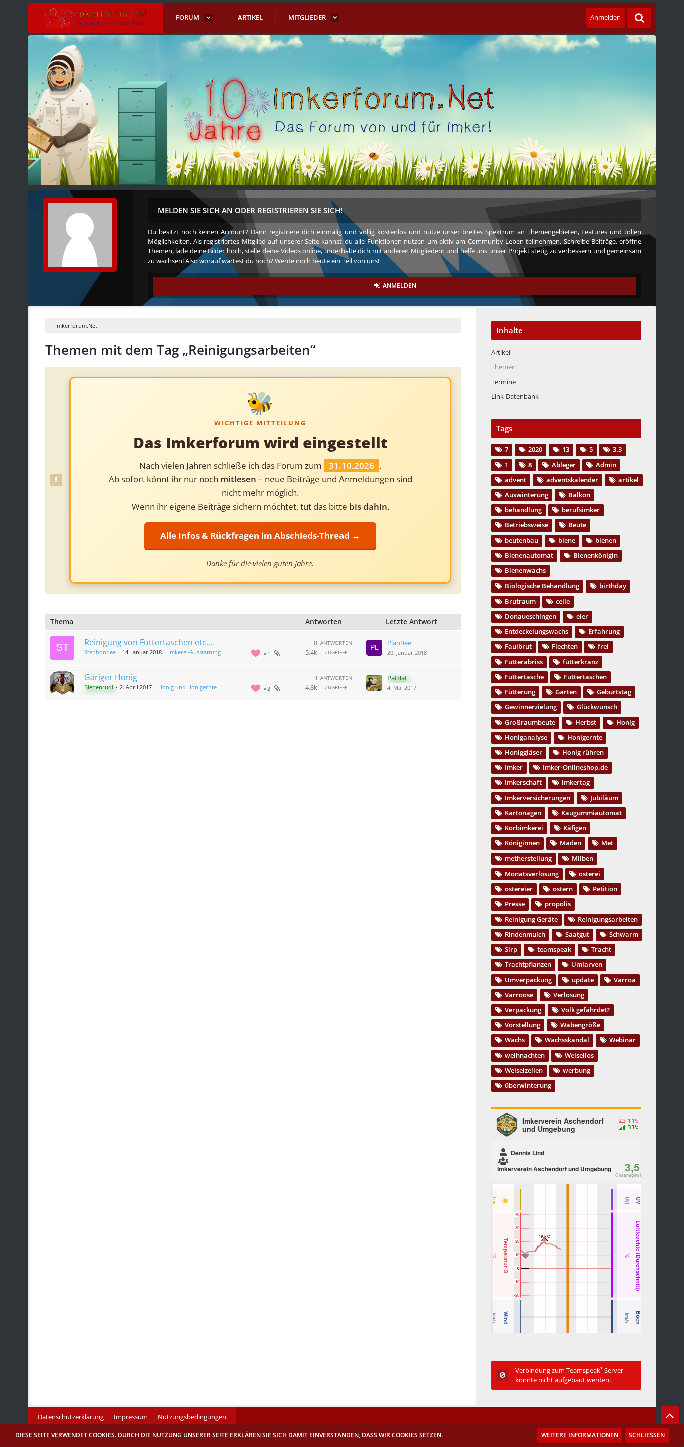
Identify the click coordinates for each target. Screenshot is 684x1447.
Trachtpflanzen (528, 964)
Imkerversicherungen (537, 797)
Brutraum (520, 601)
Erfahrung (604, 631)
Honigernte (584, 737)
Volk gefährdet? (585, 1009)
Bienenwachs (525, 570)
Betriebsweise (526, 524)
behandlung (523, 509)
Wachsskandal (567, 1039)
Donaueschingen (530, 616)
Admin (606, 464)
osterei (589, 873)
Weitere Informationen (579, 1435)
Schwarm (623, 934)
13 (565, 449)
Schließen (647, 1435)
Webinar (622, 1039)
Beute (577, 524)
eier (582, 616)
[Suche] (639, 18)
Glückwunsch (597, 706)
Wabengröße (580, 1024)
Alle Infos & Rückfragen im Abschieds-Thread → (260, 535)
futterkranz (580, 661)
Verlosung (568, 994)
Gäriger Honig (110, 677)
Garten (566, 691)
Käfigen (574, 827)
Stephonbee (100, 652)
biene (566, 540)
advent (515, 479)
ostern (563, 888)
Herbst (585, 722)
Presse (515, 903)
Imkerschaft (523, 782)
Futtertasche (524, 676)
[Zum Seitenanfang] (670, 1415)
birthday (612, 585)
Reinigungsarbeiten (608, 919)
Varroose (519, 994)
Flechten (565, 646)
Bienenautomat (529, 555)
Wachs (515, 1039)
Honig (625, 722)
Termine (503, 381)
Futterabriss (524, 661)
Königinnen (522, 842)
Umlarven (586, 964)
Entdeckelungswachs (536, 631)
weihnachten (525, 1055)
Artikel (500, 352)
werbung (576, 1070)
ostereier (519, 888)
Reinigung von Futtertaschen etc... (148, 642)
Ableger (564, 464)
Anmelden (605, 17)
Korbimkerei (524, 827)
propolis (558, 903)
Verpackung (523, 1009)
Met (607, 842)
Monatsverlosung (532, 873)
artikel (628, 479)
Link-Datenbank (515, 396)
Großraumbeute (530, 722)
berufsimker (581, 509)
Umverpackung (528, 979)
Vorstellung (522, 1024)
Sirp (511, 949)
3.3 (617, 449)
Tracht (601, 949)
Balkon (579, 494)
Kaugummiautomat (591, 812)
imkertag (576, 782)
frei (603, 646)
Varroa (625, 979)
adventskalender (572, 479)
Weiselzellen (524, 1070)
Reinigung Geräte (531, 919)
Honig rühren (583, 752)
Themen (503, 366)
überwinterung (528, 1085)
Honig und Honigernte (187, 687)
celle (563, 601)
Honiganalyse (526, 737)
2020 (535, 449)
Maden (570, 842)
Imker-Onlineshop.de (575, 767)
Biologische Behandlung (542, 585)
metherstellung (528, 858)
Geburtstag (614, 691)
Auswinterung (526, 494)
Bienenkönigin (595, 555)
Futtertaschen (585, 676)
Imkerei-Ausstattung (194, 652)
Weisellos (579, 1055)
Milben (582, 858)
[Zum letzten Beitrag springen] (374, 648)
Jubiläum (604, 797)
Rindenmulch (525, 934)
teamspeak (554, 949)
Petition (605, 888)
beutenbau (521, 540)
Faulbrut (518, 646)
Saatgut (577, 934)
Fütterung (520, 691)
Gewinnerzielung (531, 706)
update (583, 979)
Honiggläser (523, 752)
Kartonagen (523, 812)
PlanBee (399, 642)
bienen (605, 540)
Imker (514, 767)
